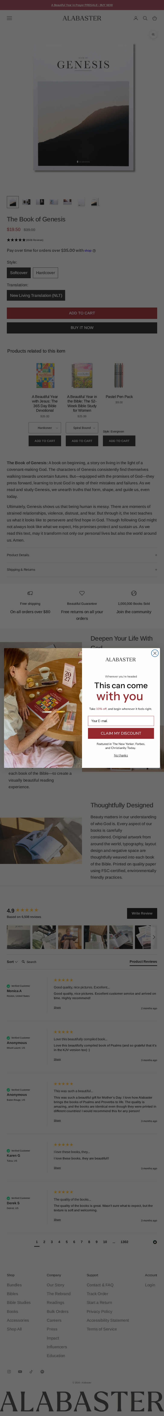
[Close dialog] (154, 653)
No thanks (121, 756)
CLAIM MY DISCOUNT (121, 733)
